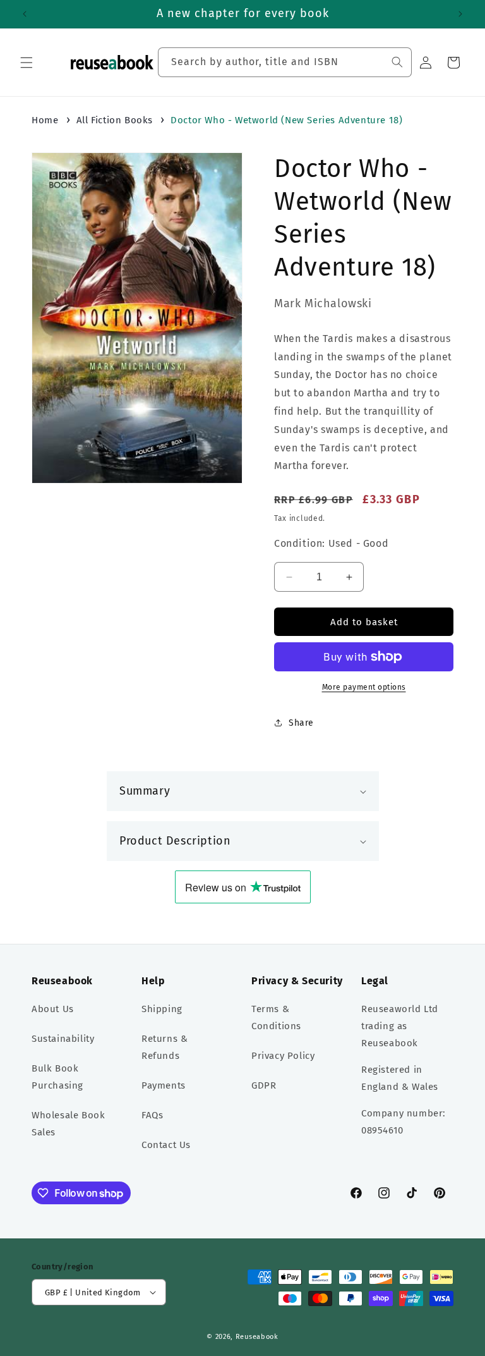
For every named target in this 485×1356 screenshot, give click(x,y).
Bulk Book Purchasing (57, 1077)
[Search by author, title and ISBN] (397, 62)
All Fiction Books (114, 120)
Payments (163, 1085)
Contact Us (166, 1145)
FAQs (152, 1115)
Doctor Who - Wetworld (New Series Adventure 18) (286, 120)
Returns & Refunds (164, 1047)
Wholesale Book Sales (68, 1123)
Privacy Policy (282, 1055)
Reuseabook (257, 1337)
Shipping (162, 1009)
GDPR (263, 1085)
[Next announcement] (460, 14)
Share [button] (301, 723)
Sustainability (63, 1038)
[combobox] (285, 62)
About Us (53, 1009)
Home (45, 120)
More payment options (364, 687)
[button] (26, 62)
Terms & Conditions (276, 1017)
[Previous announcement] (25, 14)
